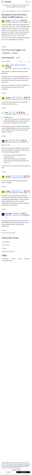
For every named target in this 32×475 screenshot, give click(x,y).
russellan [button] (7, 20)
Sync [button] (19, 258)
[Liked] (26, 20)
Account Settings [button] (6, 53)
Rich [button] (6, 112)
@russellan (7, 71)
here (13, 6)
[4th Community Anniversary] (6, 67)
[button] (3, 21)
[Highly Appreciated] (10, 67)
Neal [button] (6, 140)
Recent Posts (5, 245)
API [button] (13, 258)
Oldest (8, 61)
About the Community (8, 251)
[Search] (27, 1)
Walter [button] (7, 65)
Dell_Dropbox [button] (9, 213)
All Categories (6, 242)
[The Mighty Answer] (20, 112)
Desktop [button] (5, 258)
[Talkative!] (24, 20)
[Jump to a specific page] (29, 61)
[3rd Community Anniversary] (22, 20)
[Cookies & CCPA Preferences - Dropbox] (16, 467)
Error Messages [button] (7, 260)
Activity (4, 248)
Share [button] (26, 258)
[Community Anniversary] (21, 140)
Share (4, 47)
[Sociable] (8, 67)
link (8, 162)
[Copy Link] (29, 22)
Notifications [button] (15, 53)
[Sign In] (29, 1)
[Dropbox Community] (8, 1)
